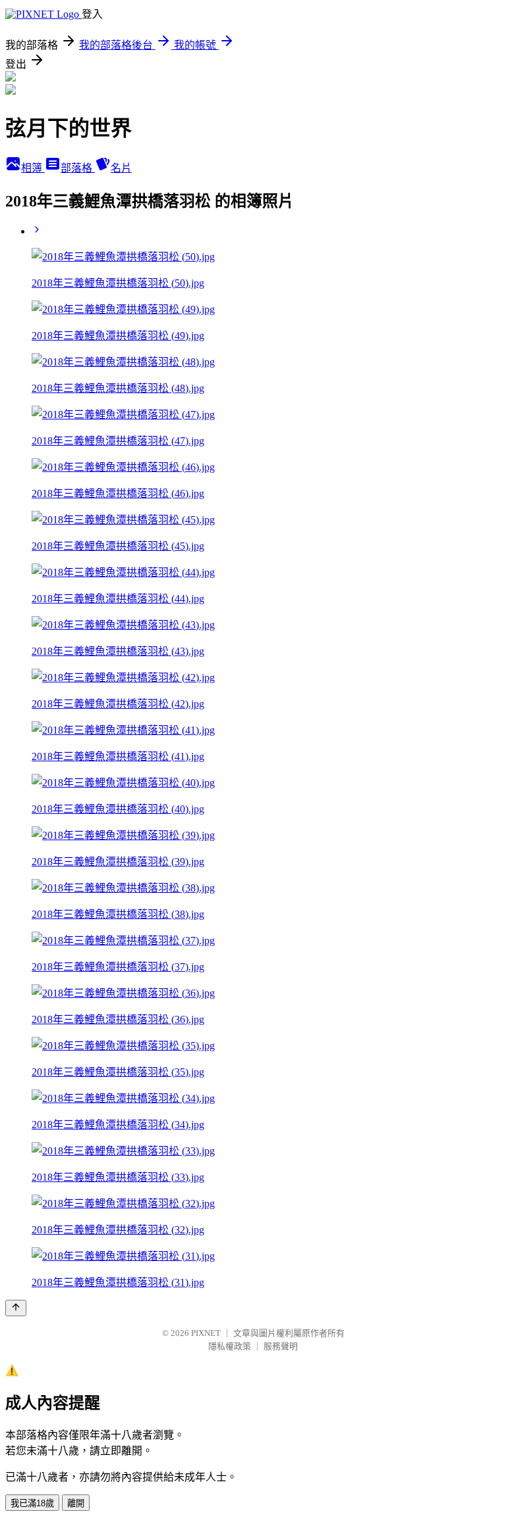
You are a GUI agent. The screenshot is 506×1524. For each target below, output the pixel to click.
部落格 (78, 168)
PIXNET (206, 1333)
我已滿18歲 (32, 1503)
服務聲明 (281, 1346)
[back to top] (15, 1308)
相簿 (33, 168)
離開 (75, 1503)
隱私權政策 (229, 1346)
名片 (121, 168)
